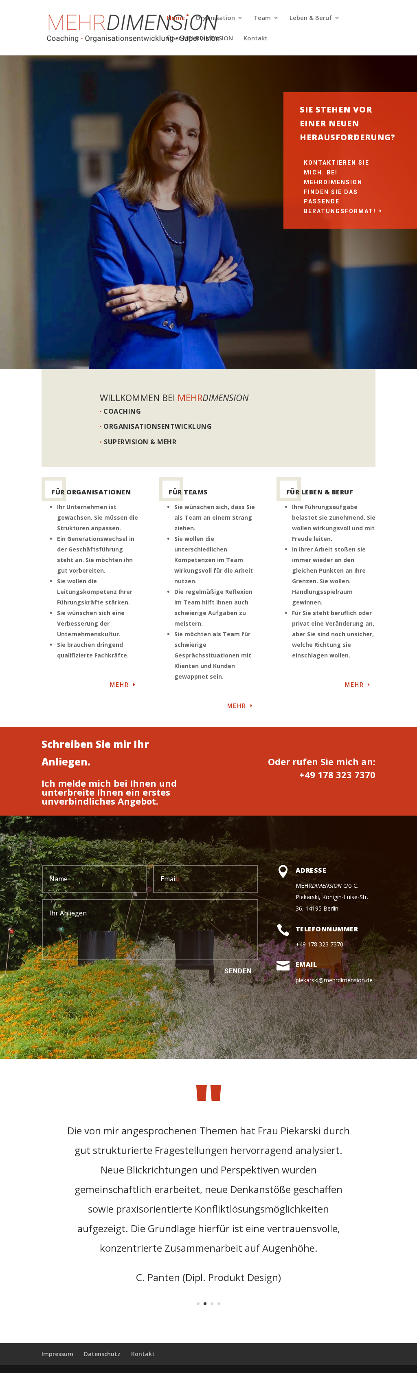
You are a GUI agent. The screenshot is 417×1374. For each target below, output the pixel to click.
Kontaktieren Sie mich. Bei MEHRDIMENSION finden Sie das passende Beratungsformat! (340, 186)
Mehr (119, 684)
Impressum (57, 1354)
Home (176, 18)
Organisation (215, 18)
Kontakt (256, 38)
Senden (238, 971)
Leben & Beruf (311, 18)
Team (262, 18)
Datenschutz (102, 1354)
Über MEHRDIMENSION (200, 38)
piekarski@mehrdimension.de (334, 980)
